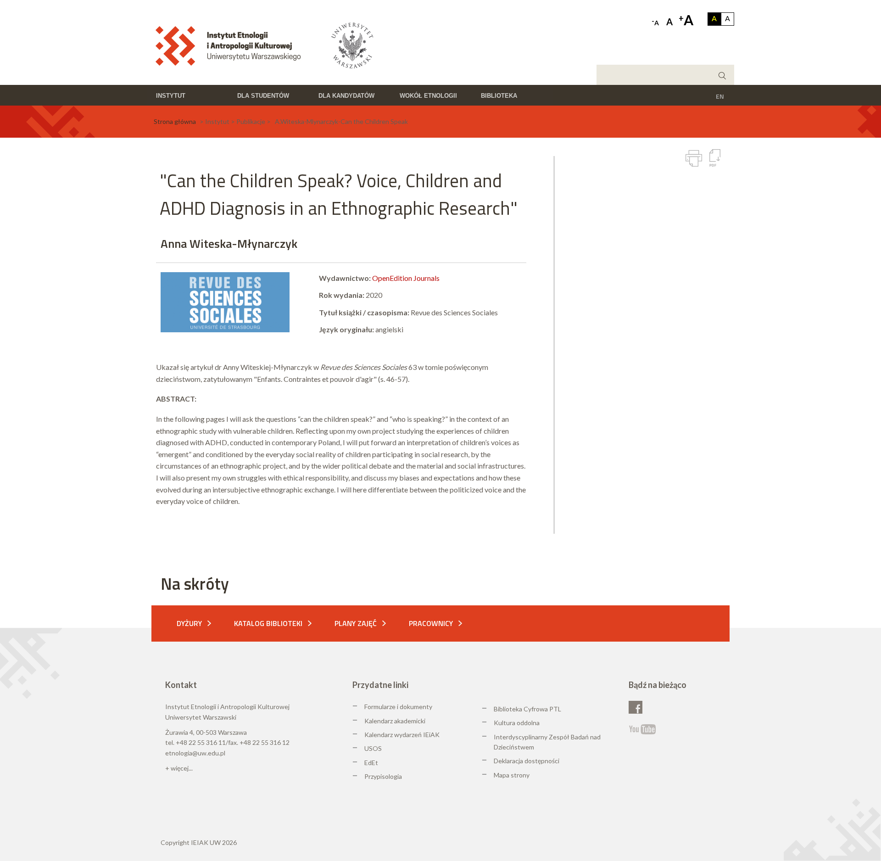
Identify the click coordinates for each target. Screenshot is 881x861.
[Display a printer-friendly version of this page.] (694, 158)
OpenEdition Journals (406, 278)
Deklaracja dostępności (526, 761)
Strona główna (175, 121)
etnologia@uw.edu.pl (195, 753)
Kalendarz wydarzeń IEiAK (402, 734)
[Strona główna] (231, 45)
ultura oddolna (519, 723)
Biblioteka (499, 95)
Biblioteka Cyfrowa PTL (527, 709)
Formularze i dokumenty (398, 706)
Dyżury (189, 623)
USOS (373, 748)
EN (720, 96)
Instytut (170, 95)
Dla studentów (263, 95)
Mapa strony (512, 775)
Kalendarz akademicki (394, 721)
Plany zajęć (356, 623)
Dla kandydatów (346, 95)
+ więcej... (179, 768)
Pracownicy (431, 623)
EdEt (371, 762)
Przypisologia (383, 776)
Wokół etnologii (428, 95)
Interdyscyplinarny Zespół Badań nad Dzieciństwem (547, 742)
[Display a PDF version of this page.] (714, 158)
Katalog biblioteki (268, 623)
